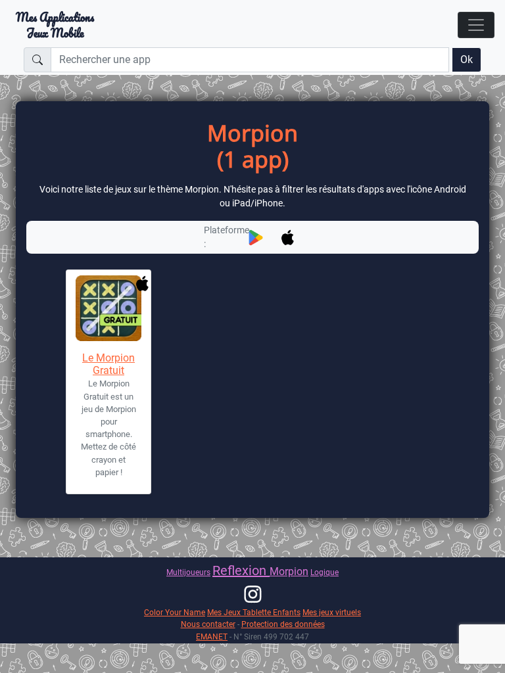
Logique (324, 572)
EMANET (212, 636)
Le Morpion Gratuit (108, 364)
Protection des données (283, 624)
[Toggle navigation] (476, 25)
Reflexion (241, 570)
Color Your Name (174, 612)
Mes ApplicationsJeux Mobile (55, 25)
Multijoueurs (188, 572)
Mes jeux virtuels (331, 612)
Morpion (289, 571)
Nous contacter (208, 624)
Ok (466, 59)
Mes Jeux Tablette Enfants (254, 612)
